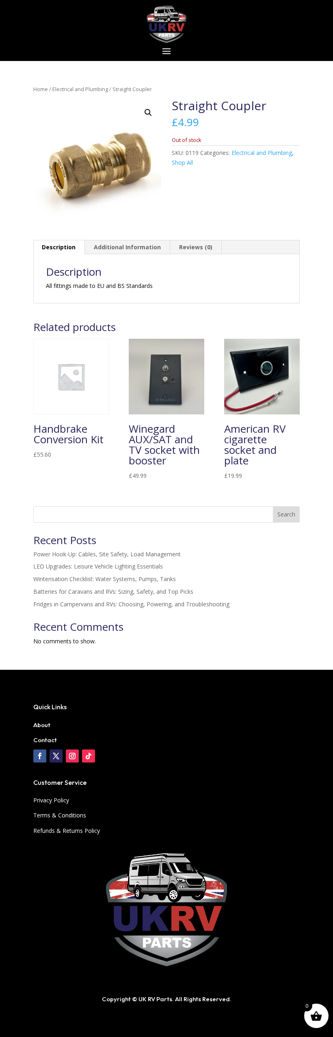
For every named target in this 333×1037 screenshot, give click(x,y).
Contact (45, 740)
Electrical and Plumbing (80, 89)
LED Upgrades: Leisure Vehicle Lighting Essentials (98, 566)
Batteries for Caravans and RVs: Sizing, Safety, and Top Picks (113, 591)
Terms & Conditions (59, 815)
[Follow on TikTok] (88, 755)
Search (286, 514)
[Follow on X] (56, 755)
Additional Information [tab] (127, 247)
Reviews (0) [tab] (195, 247)
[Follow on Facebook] (39, 755)
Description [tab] (59, 247)
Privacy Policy (51, 800)
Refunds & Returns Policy (66, 830)
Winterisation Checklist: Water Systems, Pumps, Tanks (104, 579)
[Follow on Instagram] (72, 755)
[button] (148, 112)
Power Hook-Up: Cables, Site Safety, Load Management (107, 554)
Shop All (182, 162)
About (41, 725)
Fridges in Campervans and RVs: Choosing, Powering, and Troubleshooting (131, 604)
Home (40, 89)
